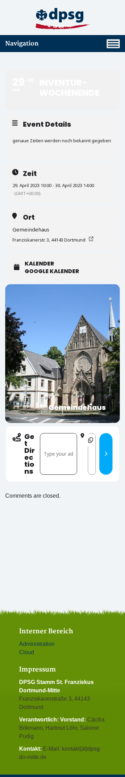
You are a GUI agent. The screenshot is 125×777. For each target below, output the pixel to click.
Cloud (26, 652)
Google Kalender (52, 271)
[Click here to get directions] (105, 454)
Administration (37, 644)
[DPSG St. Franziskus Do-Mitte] (62, 18)
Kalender (39, 264)
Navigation (22, 43)
